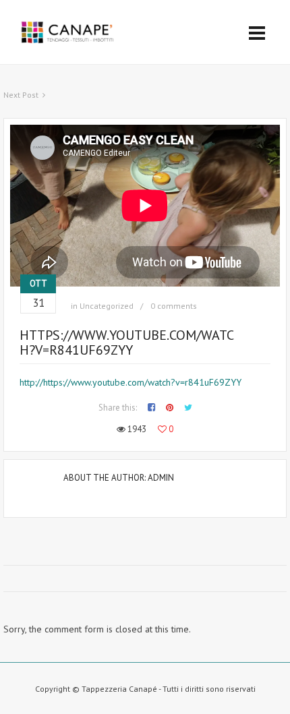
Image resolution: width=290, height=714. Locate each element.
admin (161, 477)
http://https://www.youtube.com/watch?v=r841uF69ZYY (130, 382)
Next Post (20, 95)
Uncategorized (107, 306)
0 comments (173, 306)
